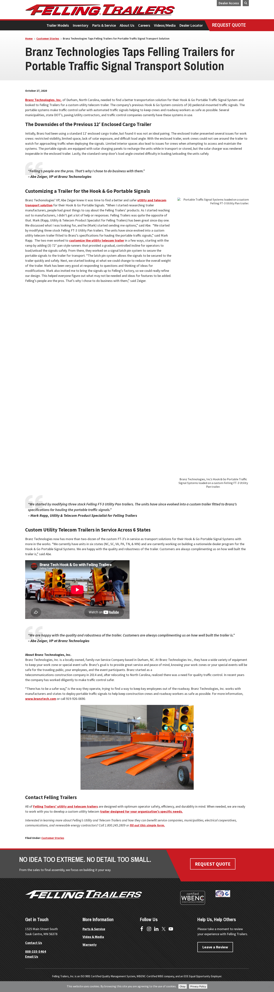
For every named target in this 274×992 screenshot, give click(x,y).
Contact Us (33, 943)
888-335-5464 (35, 951)
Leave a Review (215, 947)
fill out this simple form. (147, 825)
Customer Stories (52, 838)
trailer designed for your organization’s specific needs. (141, 811)
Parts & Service (94, 929)
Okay (182, 986)
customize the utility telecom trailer (96, 240)
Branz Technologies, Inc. (43, 100)
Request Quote (213, 864)
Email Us (31, 956)
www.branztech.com (40, 699)
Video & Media (93, 937)
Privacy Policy (198, 986)
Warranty (90, 944)
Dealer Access (229, 3)
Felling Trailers (113, 9)
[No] (269, 986)
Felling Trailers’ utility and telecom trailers (65, 806)
